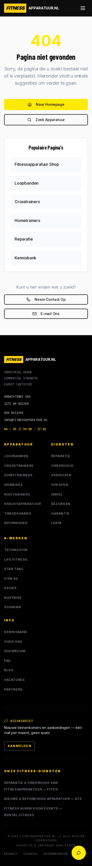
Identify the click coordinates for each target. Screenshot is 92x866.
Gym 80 (11, 578)
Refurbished (16, 523)
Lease (56, 523)
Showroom (15, 651)
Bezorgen (61, 504)
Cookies (30, 853)
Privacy (10, 853)
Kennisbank (15, 632)
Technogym (15, 550)
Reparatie (60, 456)
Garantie (60, 513)
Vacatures (14, 680)
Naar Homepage (50, 104)
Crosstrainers (18, 466)
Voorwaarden (55, 853)
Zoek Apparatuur (50, 119)
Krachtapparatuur (22, 504)
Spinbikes (13, 485)
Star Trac (13, 569)
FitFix (70, 845)
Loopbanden (16, 456)
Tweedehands (17, 513)
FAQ (7, 661)
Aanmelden (19, 746)
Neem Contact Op (49, 299)
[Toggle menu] (83, 8)
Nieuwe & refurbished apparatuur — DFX (43, 799)
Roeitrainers (17, 494)
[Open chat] (79, 853)
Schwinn (12, 607)
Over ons (13, 642)
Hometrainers (18, 475)
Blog (9, 670)
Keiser (10, 588)
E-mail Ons (50, 313)
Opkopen (59, 485)
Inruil (57, 494)
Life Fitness (15, 559)
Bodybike (13, 598)
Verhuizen (61, 475)
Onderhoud (62, 466)
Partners (13, 689)
